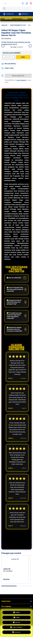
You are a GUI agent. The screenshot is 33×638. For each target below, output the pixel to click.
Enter (23, 57)
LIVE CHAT (18, 632)
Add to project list (18, 76)
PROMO (17, 612)
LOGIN (24, 19)
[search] (16, 9)
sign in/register (21, 80)
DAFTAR (8, 19)
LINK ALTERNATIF (17, 627)
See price (6, 579)
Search (4, 9)
